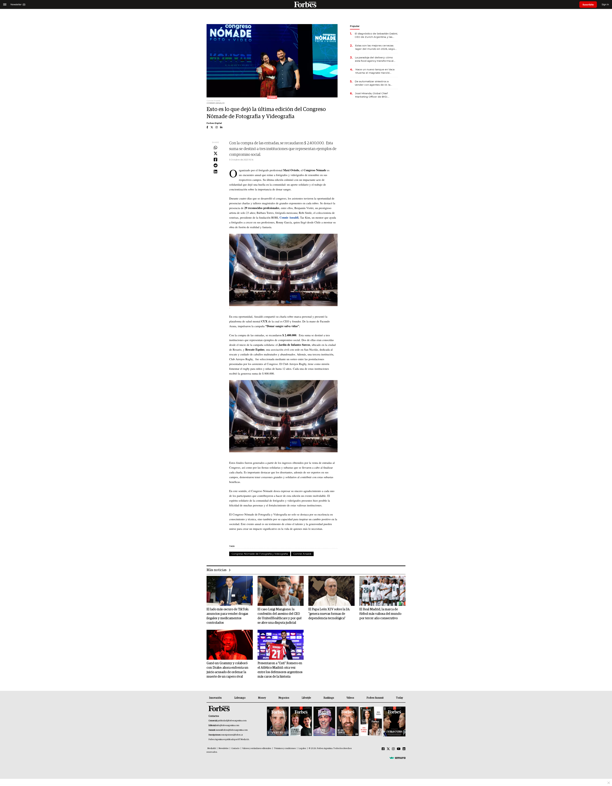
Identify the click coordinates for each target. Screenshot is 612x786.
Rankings (329, 698)
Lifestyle (306, 698)
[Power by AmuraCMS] (397, 758)
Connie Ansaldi (302, 553)
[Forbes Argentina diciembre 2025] (347, 721)
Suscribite (588, 4)
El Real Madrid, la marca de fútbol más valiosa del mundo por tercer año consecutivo (380, 614)
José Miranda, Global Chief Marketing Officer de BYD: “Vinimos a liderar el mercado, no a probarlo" (375, 95)
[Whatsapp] (215, 148)
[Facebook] (215, 160)
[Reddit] (215, 166)
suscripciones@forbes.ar (232, 735)
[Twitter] (215, 154)
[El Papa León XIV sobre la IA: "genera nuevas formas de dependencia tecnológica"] (331, 591)
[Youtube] (399, 749)
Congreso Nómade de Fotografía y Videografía (260, 553)
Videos (350, 698)
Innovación (215, 698)
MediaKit (211, 748)
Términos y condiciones (285, 748)
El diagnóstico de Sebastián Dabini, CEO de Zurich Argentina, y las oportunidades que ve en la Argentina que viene (376, 35)
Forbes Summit (375, 698)
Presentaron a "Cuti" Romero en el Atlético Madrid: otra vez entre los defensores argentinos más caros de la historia (280, 670)
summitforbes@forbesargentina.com (232, 730)
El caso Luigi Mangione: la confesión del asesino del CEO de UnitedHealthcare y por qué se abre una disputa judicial (280, 616)
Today (399, 698)
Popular (355, 26)
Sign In (605, 4)
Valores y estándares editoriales (256, 748)
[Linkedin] (215, 172)
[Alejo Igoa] (324, 721)
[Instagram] (393, 749)
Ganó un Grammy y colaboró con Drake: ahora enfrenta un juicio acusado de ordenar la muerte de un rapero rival (227, 670)
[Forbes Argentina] (306, 4)
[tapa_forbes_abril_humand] (301, 721)
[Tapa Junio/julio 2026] (277, 721)
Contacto (235, 748)
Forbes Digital (214, 123)
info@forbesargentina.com (227, 725)
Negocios (283, 698)
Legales (302, 748)
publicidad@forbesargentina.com (232, 721)
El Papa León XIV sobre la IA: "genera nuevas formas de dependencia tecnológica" (329, 614)
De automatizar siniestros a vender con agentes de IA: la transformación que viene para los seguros (376, 83)
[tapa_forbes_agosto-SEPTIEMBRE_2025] (394, 721)
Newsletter (224, 748)
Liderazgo (239, 698)
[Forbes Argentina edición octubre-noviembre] (371, 721)
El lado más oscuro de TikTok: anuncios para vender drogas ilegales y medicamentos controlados (228, 616)
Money (262, 698)
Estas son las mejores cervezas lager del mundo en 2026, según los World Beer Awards (375, 47)
